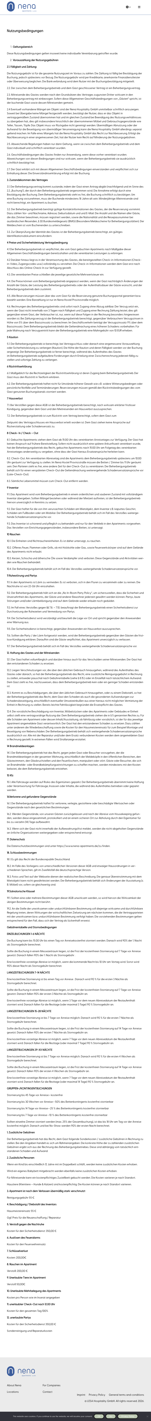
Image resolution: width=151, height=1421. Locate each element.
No (110, 1416)
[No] (147, 1416)
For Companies (51, 1385)
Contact (47, 1392)
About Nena (14, 1385)
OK (99, 1416)
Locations (13, 1392)
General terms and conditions (126, 1395)
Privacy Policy (97, 1395)
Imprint (81, 1395)
